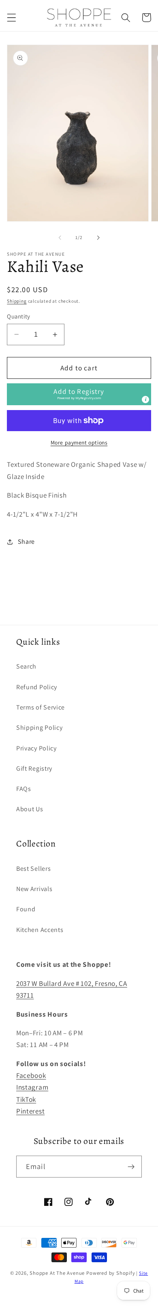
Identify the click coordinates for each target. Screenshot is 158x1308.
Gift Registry (34, 768)
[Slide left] (60, 237)
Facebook (31, 1075)
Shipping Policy (39, 727)
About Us (29, 809)
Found (25, 909)
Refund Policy (36, 687)
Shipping (16, 301)
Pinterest (30, 1111)
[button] (11, 17)
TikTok (26, 1099)
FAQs (23, 788)
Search (26, 666)
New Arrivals (34, 889)
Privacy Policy (36, 748)
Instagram (32, 1087)
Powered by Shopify (110, 1273)
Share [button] (26, 541)
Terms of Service (40, 707)
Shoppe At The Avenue (58, 1273)
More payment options (79, 442)
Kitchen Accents (39, 929)
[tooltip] (145, 399)
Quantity (18, 316)
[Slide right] (98, 237)
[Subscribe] (131, 1167)
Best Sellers (33, 868)
